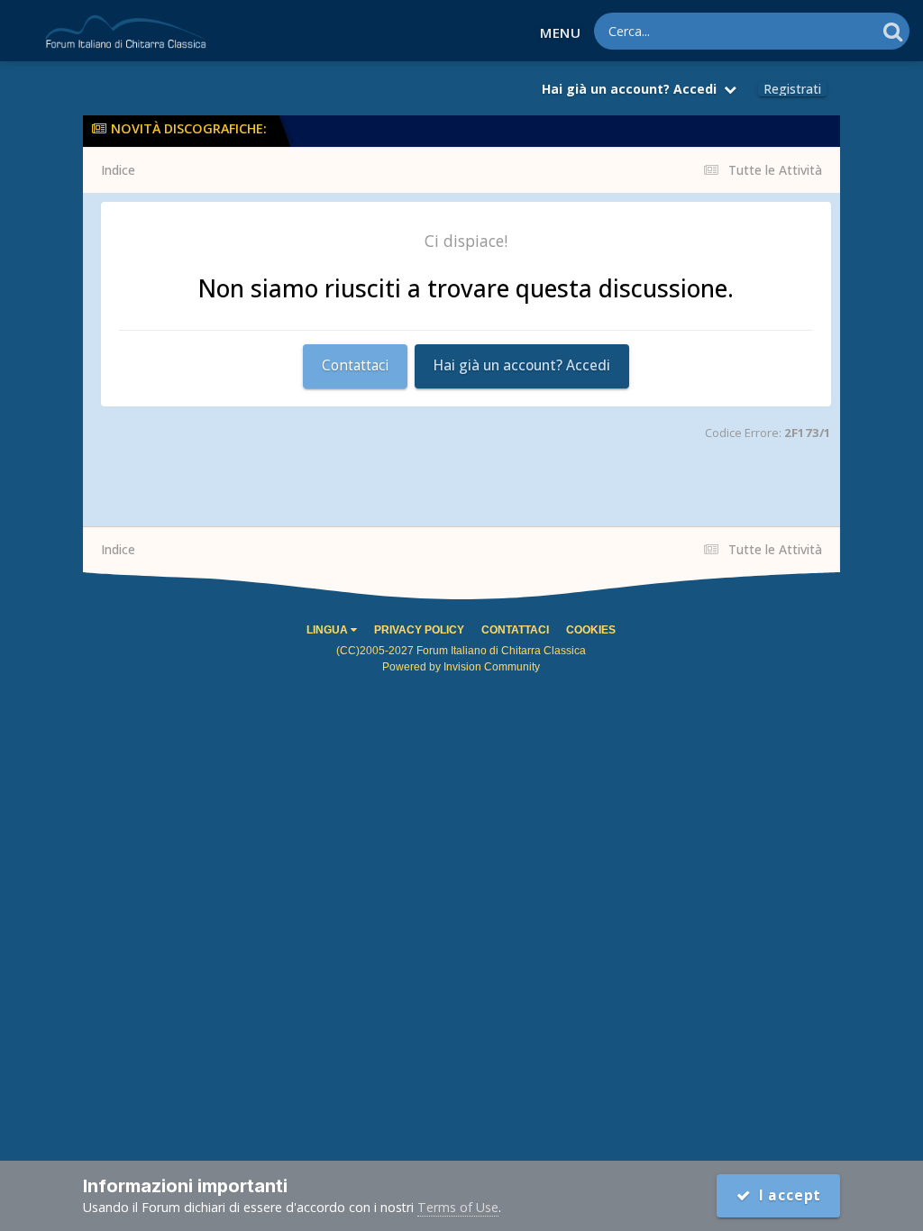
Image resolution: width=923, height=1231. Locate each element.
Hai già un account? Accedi (633, 88)
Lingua (328, 630)
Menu (560, 32)
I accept (785, 1195)
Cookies (591, 630)
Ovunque (824, 31)
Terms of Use (457, 1207)
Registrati (792, 89)
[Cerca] (892, 31)
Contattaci (355, 365)
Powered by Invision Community (461, 667)
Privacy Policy (419, 630)
